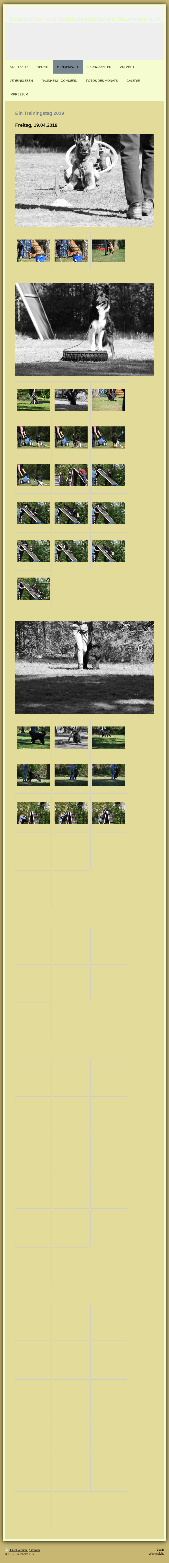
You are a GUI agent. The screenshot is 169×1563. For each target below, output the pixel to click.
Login (160, 1549)
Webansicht (156, 1553)
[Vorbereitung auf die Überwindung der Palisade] (71, 475)
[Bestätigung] (33, 437)
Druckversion (18, 1550)
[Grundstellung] (33, 400)
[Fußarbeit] (33, 737)
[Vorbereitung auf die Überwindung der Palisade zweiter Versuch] (108, 513)
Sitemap (34, 1550)
